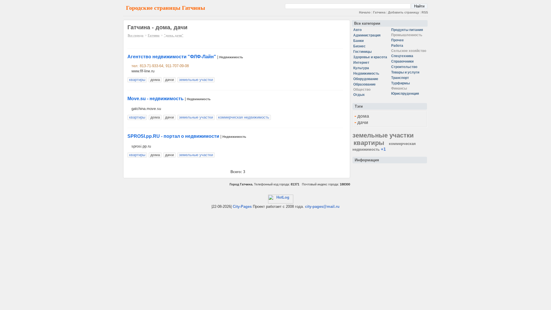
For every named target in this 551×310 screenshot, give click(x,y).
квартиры (137, 80)
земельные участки (196, 80)
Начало (364, 12)
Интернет (361, 63)
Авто (357, 30)
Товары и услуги (405, 72)
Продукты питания (407, 30)
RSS (425, 12)
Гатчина (379, 12)
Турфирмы (400, 83)
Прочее (397, 40)
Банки (358, 41)
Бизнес (359, 46)
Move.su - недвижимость (155, 98)
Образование (364, 84)
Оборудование (365, 79)
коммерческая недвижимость (243, 117)
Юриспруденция (405, 94)
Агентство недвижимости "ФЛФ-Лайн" (171, 56)
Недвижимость (231, 57)
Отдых (359, 95)
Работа (397, 46)
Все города (135, 35)
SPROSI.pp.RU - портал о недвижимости (173, 136)
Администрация (367, 35)
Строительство (404, 67)
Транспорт (400, 78)
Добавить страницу (403, 12)
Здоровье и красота (370, 57)
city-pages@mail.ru (322, 206)
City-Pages (242, 206)
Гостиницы (362, 52)
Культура (361, 68)
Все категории (367, 23)
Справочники (402, 61)
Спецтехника (402, 56)
